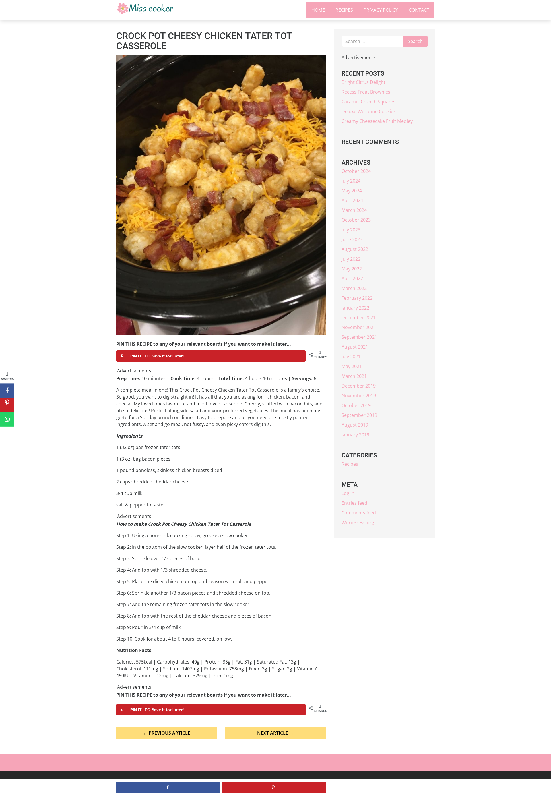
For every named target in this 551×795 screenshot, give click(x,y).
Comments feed (359, 513)
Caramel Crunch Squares (368, 101)
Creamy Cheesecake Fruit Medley (377, 121)
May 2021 (352, 366)
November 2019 (359, 395)
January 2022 (355, 308)
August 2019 (355, 425)
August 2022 (355, 249)
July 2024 (351, 181)
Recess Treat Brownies (366, 92)
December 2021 (359, 317)
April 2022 (352, 278)
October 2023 (356, 220)
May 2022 (352, 269)
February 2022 (357, 298)
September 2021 (359, 337)
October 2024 (356, 171)
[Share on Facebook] (7, 391)
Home (318, 10)
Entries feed (354, 503)
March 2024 (354, 210)
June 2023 (352, 239)
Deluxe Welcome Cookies (369, 111)
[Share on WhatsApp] (7, 419)
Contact (419, 10)
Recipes (344, 10)
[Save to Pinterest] (274, 787)
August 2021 (355, 347)
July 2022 (351, 259)
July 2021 (351, 356)
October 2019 (356, 405)
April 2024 (352, 200)
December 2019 (359, 386)
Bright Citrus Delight (363, 82)
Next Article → (275, 733)
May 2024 (352, 190)
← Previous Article (166, 733)
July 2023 (351, 230)
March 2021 (354, 376)
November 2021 (359, 327)
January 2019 (355, 435)
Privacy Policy (381, 10)
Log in (348, 493)
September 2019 (359, 415)
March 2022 (354, 288)
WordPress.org (358, 522)
